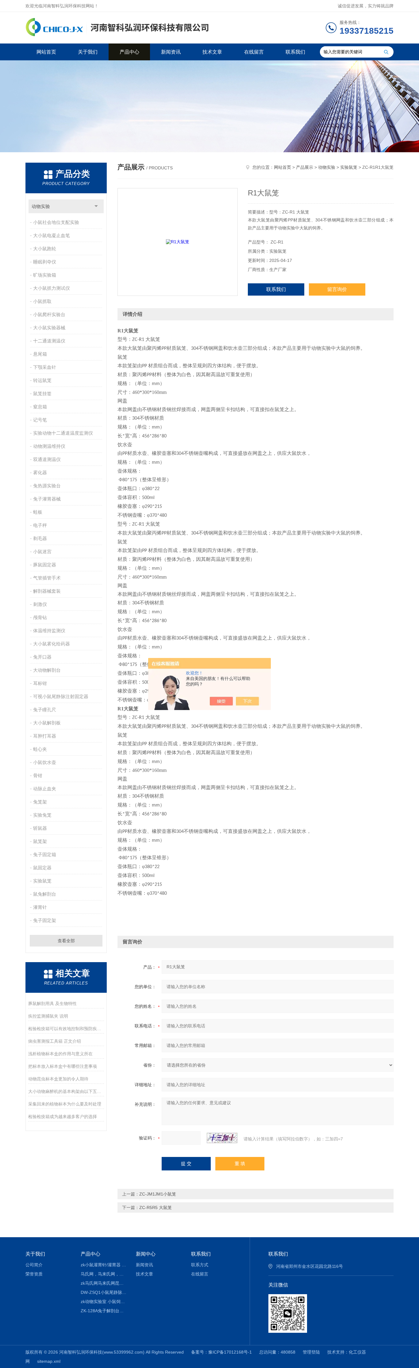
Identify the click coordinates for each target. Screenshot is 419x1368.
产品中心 (129, 52)
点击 (96, 206)
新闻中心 (146, 1254)
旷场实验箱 (44, 275)
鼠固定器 (42, 867)
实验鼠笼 (42, 880)
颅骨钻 (40, 617)
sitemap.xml (48, 1361)
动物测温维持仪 (49, 446)
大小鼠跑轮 (44, 248)
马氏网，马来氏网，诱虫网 (104, 1274)
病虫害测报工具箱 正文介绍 (54, 1041)
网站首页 (46, 52)
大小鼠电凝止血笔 (51, 235)
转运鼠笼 (42, 380)
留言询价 (337, 289)
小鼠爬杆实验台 (49, 314)
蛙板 (37, 512)
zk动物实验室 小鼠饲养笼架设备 (104, 1301)
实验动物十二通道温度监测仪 (63, 433)
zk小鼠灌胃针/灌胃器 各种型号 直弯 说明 (104, 1264)
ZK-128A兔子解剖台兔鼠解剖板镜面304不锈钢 (104, 1310)
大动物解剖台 (47, 670)
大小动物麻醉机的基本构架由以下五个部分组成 (66, 1091)
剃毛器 (40, 538)
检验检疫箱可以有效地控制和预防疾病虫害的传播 (66, 1028)
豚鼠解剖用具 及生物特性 (52, 1003)
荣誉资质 (34, 1274)
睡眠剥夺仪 (44, 261)
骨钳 (37, 775)
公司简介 (34, 1264)
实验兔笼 (42, 815)
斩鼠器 (40, 828)
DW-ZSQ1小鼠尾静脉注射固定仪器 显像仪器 (104, 1292)
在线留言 (254, 52)
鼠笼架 (40, 841)
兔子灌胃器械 (47, 498)
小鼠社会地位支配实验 (56, 222)
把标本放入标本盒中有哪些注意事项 (62, 1066)
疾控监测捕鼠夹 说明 (48, 1016)
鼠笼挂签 (42, 393)
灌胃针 (40, 907)
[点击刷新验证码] (222, 1138)
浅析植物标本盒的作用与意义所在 (60, 1053)
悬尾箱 (40, 354)
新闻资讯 (171, 52)
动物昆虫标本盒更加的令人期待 (58, 1078)
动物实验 (41, 206)
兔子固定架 (44, 920)
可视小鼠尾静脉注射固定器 (60, 696)
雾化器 (40, 472)
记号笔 (40, 419)
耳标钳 (40, 683)
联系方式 (199, 1264)
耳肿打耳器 (44, 736)
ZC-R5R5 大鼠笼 (155, 1207)
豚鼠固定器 (44, 564)
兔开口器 (42, 656)
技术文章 (212, 52)
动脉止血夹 (44, 788)
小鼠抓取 (42, 301)
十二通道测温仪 (49, 340)
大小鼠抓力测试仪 (51, 288)
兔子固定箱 (44, 854)
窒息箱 (40, 406)
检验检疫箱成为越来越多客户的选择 (62, 1116)
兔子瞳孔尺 (44, 709)
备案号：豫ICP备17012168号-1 (221, 1352)
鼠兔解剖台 (44, 894)
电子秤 (40, 525)
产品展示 (304, 167)
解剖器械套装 (47, 591)
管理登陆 (311, 1352)
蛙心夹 (40, 749)
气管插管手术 (47, 577)
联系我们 (295, 52)
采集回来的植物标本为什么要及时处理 (64, 1104)
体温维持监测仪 (49, 630)
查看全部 (66, 940)
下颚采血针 (44, 367)
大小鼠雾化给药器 (51, 643)
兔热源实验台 (47, 485)
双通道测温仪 (47, 459)
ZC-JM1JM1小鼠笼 (157, 1194)
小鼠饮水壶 (44, 762)
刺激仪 (40, 604)
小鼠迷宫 (42, 551)
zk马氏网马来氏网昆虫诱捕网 (104, 1283)
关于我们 (88, 52)
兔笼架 (40, 801)
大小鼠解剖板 (47, 722)
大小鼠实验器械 (49, 327)
